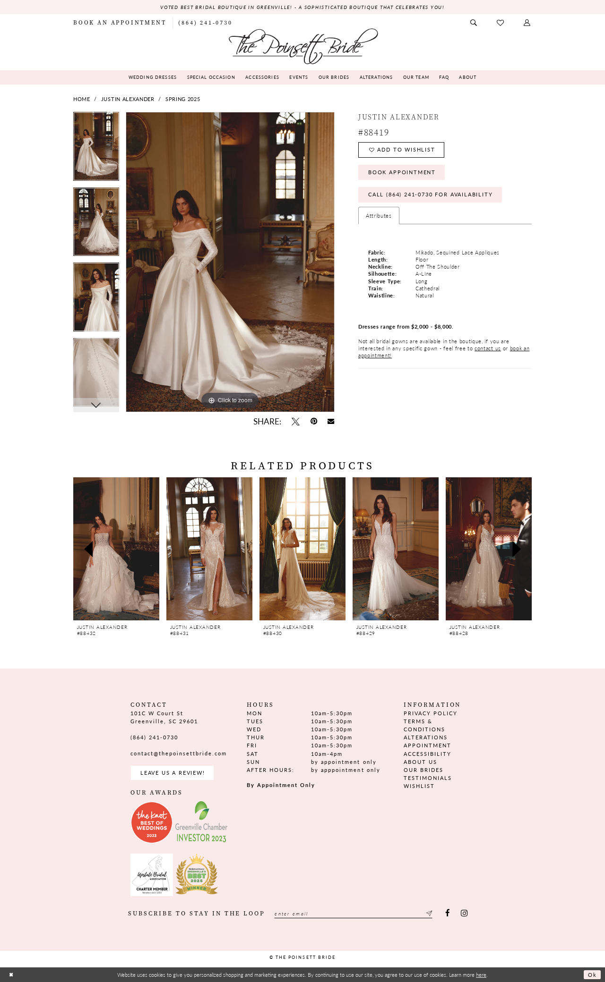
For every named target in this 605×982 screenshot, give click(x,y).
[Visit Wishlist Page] (500, 23)
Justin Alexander (128, 98)
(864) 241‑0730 (154, 737)
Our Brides (423, 769)
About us (420, 761)
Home (81, 98)
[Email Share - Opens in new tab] (331, 421)
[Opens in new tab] (151, 822)
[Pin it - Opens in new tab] (313, 421)
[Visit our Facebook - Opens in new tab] (447, 914)
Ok (592, 974)
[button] (527, 23)
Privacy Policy (431, 713)
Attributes (379, 215)
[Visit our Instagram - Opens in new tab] (463, 914)
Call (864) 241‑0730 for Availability (430, 194)
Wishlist (419, 785)
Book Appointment (402, 172)
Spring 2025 (182, 98)
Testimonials (428, 777)
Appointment (427, 745)
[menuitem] (119, 22)
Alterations (426, 737)
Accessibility (427, 753)
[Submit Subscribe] (428, 914)
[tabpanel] (96, 149)
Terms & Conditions (424, 725)
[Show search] (474, 23)
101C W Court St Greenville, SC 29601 (164, 717)
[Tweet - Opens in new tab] (295, 421)
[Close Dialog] (10, 974)
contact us (488, 348)
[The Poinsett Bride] (302, 45)
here (481, 974)
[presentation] (116, 548)
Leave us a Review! (172, 772)
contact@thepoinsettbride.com (178, 753)
